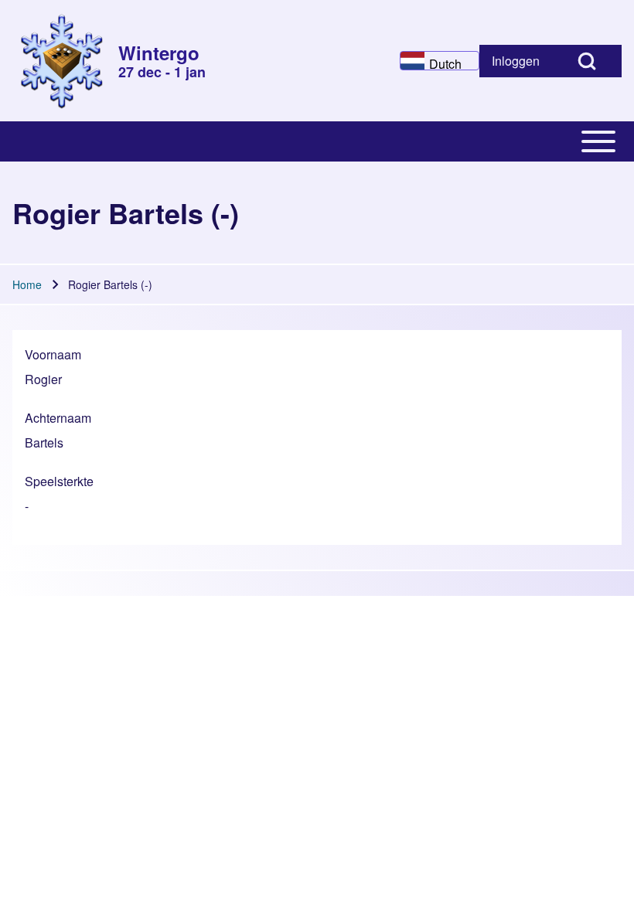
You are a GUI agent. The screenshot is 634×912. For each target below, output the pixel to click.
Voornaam (53, 354)
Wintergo (158, 52)
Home (27, 284)
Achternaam (58, 418)
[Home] (60, 60)
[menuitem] (515, 61)
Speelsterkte (59, 481)
